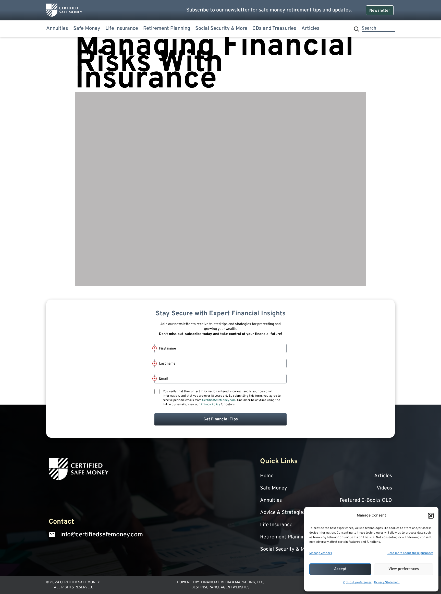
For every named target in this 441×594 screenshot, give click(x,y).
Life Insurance (121, 28)
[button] (430, 515)
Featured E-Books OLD (366, 500)
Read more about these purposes (410, 553)
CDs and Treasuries (274, 28)
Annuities (57, 28)
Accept (340, 569)
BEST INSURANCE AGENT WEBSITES (220, 587)
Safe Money (86, 28)
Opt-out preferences (357, 582)
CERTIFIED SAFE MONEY (80, 582)
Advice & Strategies (282, 513)
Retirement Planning (166, 28)
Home (267, 476)
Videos (384, 488)
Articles (310, 28)
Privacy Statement (387, 582)
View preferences (403, 569)
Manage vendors (320, 553)
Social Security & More (221, 28)
